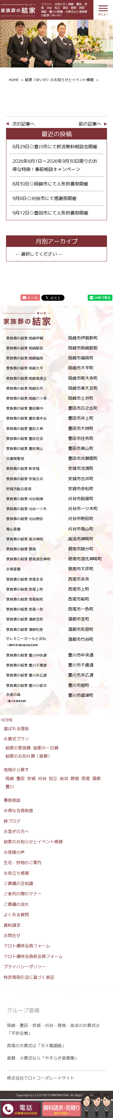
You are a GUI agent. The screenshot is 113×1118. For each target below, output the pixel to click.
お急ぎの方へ (16, 831)
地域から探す (16, 769)
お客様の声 (14, 852)
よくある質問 (16, 914)
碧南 (75, 778)
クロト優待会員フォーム (27, 946)
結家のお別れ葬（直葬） (28, 756)
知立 (53, 778)
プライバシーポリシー (25, 966)
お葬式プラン (16, 739)
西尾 (85, 778)
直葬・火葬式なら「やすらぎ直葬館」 (43, 1058)
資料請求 (12, 925)
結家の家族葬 (18, 748)
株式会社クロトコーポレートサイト (40, 1078)
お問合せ (12, 935)
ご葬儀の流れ (16, 904)
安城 (31, 778)
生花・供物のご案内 (23, 862)
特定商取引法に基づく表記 (29, 977)
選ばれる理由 (16, 728)
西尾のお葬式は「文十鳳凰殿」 (36, 1045)
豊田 (20, 778)
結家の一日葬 (45, 748)
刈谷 (42, 778)
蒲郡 (96, 778)
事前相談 (12, 800)
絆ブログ (12, 821)
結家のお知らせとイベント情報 (33, 841)
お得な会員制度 (18, 810)
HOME (7, 720)
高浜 (64, 778)
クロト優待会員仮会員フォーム (33, 956)
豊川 (9, 786)
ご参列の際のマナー (23, 894)
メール (32, 297)
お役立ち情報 (16, 873)
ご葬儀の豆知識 (18, 883)
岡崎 (9, 778)
